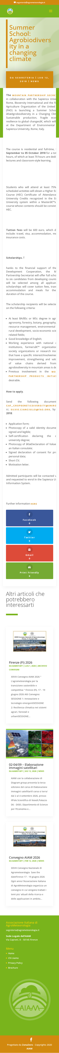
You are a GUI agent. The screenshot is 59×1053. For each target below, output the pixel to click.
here (34, 503)
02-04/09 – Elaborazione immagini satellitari (26, 766)
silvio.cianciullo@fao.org (30, 409)
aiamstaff (17, 666)
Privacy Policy (15, 962)
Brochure (13, 967)
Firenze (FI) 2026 (20, 662)
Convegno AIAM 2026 (24, 857)
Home (11, 953)
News (35, 81)
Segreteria (24, 77)
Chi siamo (13, 958)
